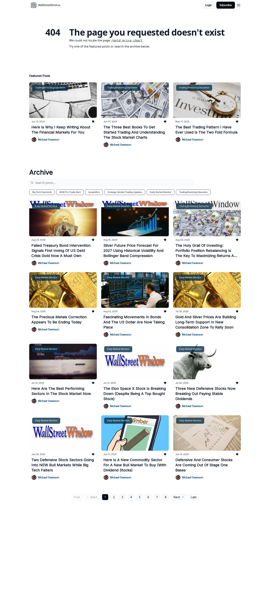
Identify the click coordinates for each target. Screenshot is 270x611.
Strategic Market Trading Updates (124, 192)
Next (176, 497)
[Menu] (238, 4)
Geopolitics (94, 192)
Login (208, 5)
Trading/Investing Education (193, 192)
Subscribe (225, 5)
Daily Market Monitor (160, 192)
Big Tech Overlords (42, 192)
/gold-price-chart (127, 40)
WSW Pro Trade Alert (70, 192)
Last (193, 497)
